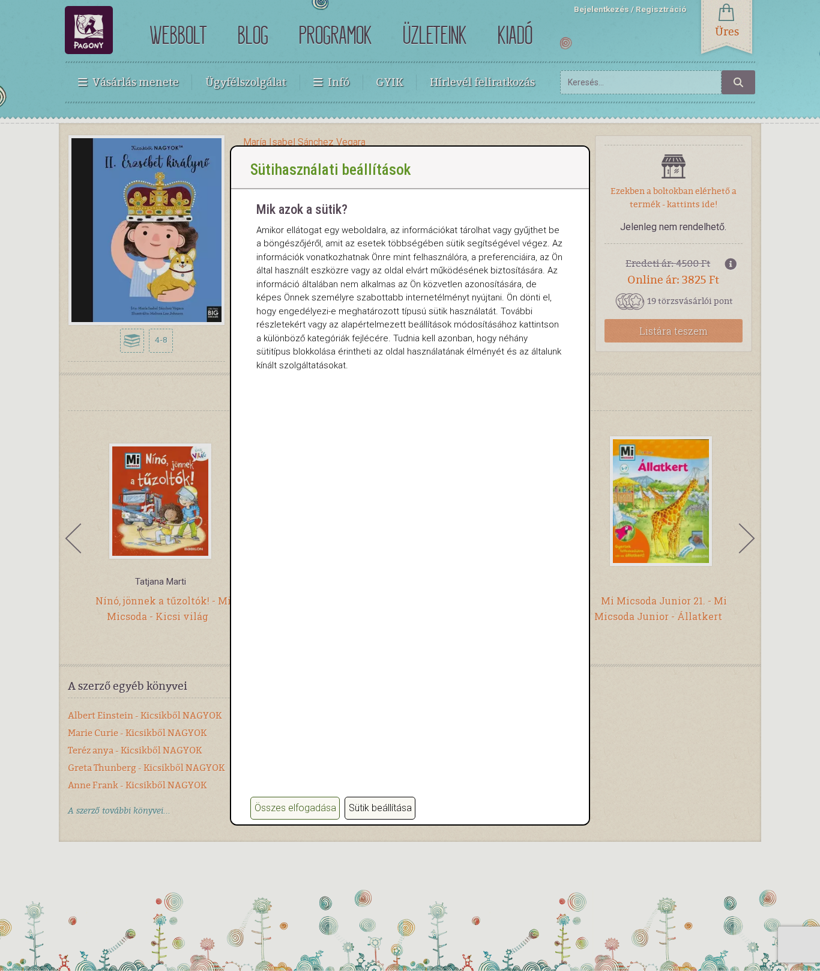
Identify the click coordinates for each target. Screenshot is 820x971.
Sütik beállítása (380, 808)
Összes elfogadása (295, 808)
